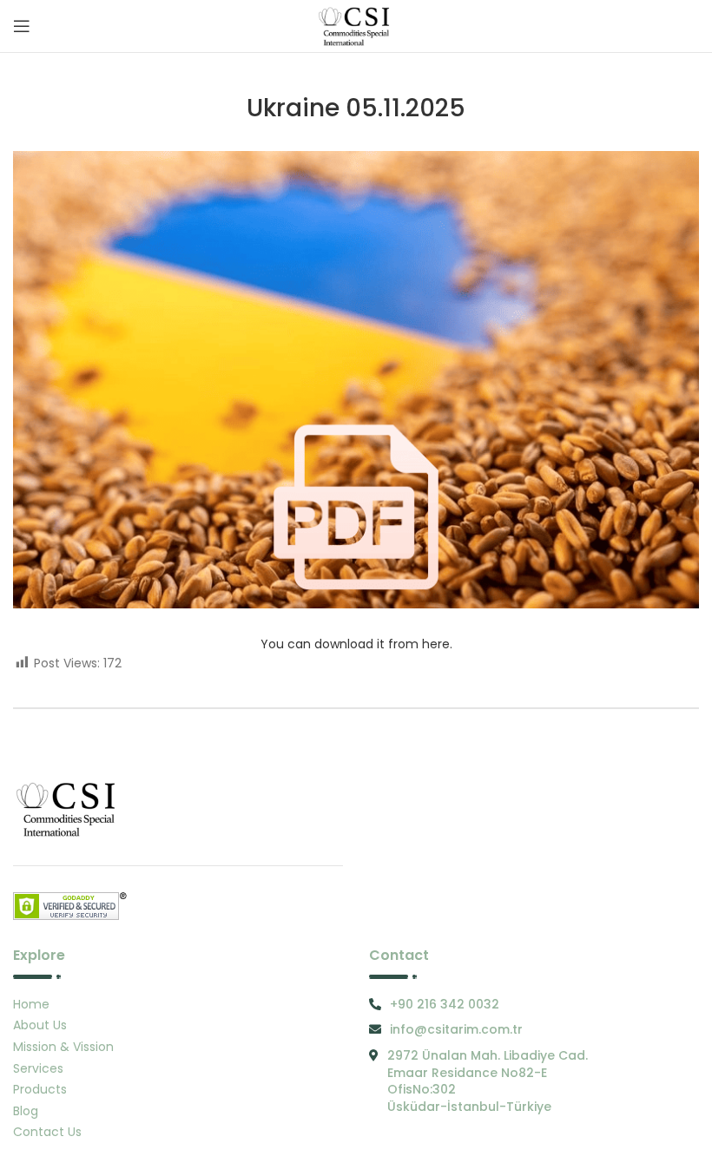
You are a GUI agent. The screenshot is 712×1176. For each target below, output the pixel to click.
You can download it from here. (356, 644)
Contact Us (47, 1131)
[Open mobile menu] (21, 26)
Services (38, 1068)
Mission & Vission (63, 1046)
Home (31, 1004)
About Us (40, 1025)
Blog (25, 1111)
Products (40, 1089)
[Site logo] (355, 25)
